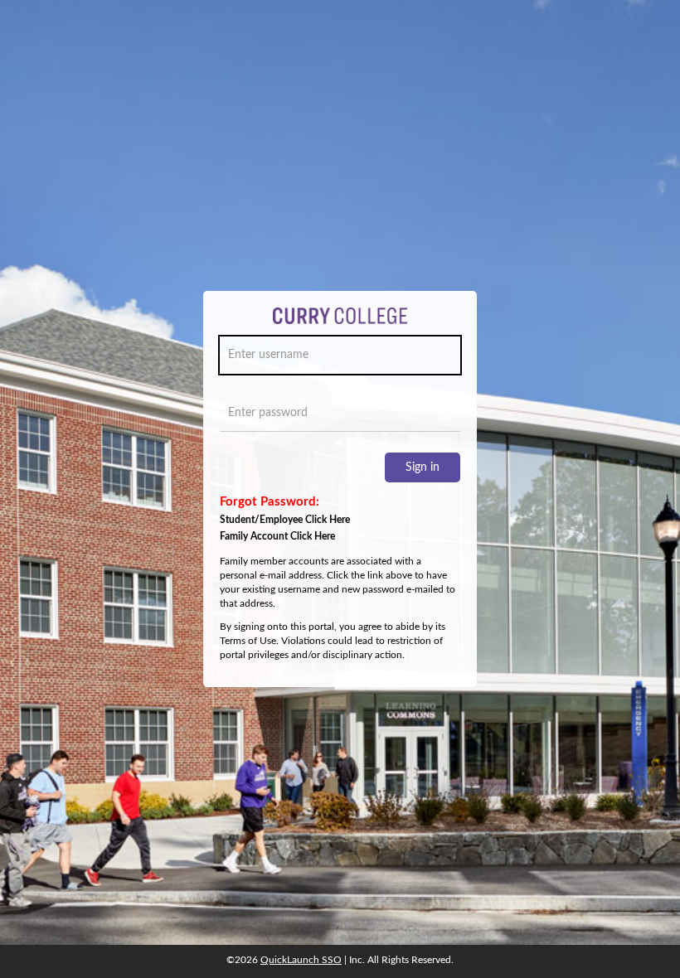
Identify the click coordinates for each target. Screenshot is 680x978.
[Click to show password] (444, 417)
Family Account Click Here (277, 536)
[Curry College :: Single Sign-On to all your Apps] (340, 321)
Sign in (423, 467)
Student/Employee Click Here (285, 520)
